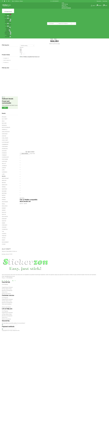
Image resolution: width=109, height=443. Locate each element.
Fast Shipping (5, 284)
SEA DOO (4, 212)
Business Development (7, 290)
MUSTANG (4, 193)
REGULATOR (4, 206)
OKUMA (3, 197)
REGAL (3, 204)
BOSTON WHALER (6, 127)
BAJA (3, 121)
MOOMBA (4, 191)
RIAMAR (4, 208)
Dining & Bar (7, 19)
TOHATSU (4, 233)
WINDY (3, 240)
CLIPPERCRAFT (5, 142)
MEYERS (4, 182)
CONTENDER (5, 146)
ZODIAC (3, 244)
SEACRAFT (4, 218)
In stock (6, 58)
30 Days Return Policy (7, 288)
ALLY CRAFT (4, 119)
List (20, 50)
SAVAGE (3, 210)
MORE (5, 107)
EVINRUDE (4, 153)
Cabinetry (7, 27)
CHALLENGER (5, 138)
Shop (55, 39)
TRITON (3, 237)
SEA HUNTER (5, 216)
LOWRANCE (4, 172)
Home (51, 39)
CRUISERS (4, 150)
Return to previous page (54, 43)
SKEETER (4, 220)
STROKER (4, 227)
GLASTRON (4, 161)
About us (64, 5)
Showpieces (7, 34)
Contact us (64, 6)
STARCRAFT (4, 225)
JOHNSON (4, 165)
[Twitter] (6, 1)
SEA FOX (4, 214)
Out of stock (6, 60)
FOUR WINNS (5, 159)
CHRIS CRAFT (5, 140)
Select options (25, 153)
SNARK (3, 223)
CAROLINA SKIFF (6, 131)
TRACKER (4, 235)
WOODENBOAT (5, 242)
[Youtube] (4, 1)
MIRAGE (4, 186)
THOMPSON (4, 229)
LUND (3, 174)
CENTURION (4, 133)
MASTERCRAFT (5, 178)
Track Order (104, 1)
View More (7, 20)
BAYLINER (4, 123)
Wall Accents (7, 32)
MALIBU (4, 176)
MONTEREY (4, 189)
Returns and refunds (6, 293)
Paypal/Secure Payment (7, 287)
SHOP (63, 3)
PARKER (4, 199)
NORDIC (4, 195)
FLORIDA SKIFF (5, 157)
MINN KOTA (4, 184)
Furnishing (7, 31)
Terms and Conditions (6, 304)
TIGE (3, 231)
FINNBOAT (4, 155)
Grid (21, 49)
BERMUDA (4, 125)
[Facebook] (2, 1)
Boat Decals (22, 198)
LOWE (3, 170)
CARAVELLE (4, 129)
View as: (21, 47)
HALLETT (4, 163)
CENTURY (4, 136)
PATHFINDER (5, 201)
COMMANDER (5, 144)
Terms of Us (4, 292)
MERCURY (4, 180)
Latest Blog (65, 4)
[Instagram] (8, 1)
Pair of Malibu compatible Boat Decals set (28, 200)
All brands (4, 116)
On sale (5, 62)
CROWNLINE (5, 148)
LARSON (4, 167)
